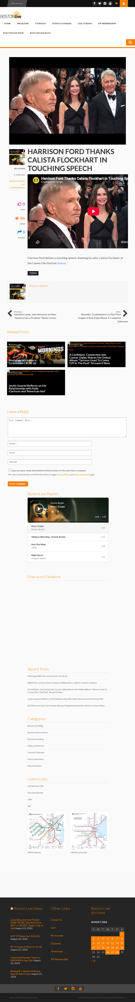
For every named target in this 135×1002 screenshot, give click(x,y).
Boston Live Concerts (38, 732)
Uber (30, 799)
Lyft (29, 806)
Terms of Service (81, 474)
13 (112, 943)
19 (107, 947)
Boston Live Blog (40, 33)
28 (117, 952)
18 (103, 947)
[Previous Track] (52, 511)
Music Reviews (35, 765)
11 (103, 943)
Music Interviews (36, 759)
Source (61, 263)
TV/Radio (40, 23)
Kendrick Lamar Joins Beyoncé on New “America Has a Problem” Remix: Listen (35, 315)
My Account (57, 935)
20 (112, 947)
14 (117, 943)
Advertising (57, 951)
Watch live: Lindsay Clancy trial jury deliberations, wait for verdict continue (62, 682)
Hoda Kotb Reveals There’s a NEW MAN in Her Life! (25, 959)
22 (122, 947)
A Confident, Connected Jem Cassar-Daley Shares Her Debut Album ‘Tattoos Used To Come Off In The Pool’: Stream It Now (97, 354)
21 (117, 947)
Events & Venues (61, 23)
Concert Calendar (36, 752)
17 (98, 947)
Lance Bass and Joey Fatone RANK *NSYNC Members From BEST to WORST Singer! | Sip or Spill (27, 924)
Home (7, 23)
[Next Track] (58, 511)
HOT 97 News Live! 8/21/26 (25, 936)
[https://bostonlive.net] (11, 18)
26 (107, 952)
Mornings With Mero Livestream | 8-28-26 (36, 354)
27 (112, 952)
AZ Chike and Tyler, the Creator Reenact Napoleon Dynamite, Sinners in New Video (66, 705)
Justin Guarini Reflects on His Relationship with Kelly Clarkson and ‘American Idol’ (36, 382)
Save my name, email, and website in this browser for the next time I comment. (49, 470)
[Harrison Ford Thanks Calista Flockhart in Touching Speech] (67, 143)
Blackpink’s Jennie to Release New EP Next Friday (25, 972)
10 (98, 943)
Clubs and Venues (36, 745)
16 (93, 947)
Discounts (56, 943)
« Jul (93, 960)
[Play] (39, 509)
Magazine (23, 23)
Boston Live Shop (13, 33)
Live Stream (85, 23)
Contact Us (56, 919)
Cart (53, 927)
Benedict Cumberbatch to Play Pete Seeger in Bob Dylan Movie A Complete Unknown (103, 317)
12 (107, 943)
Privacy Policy (63, 474)
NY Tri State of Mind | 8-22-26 (26, 946)
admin (21, 168)
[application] (68, 510)
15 (122, 943)
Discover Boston (35, 792)
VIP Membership (107, 23)
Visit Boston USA (35, 786)
